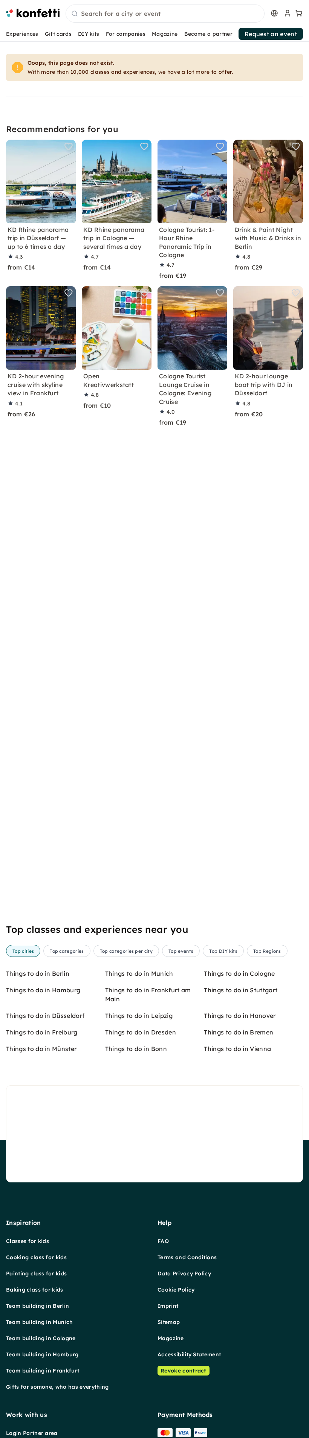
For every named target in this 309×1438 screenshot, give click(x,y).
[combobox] (165, 14)
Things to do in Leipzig (139, 1015)
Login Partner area (32, 1433)
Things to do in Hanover (239, 1015)
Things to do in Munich (139, 973)
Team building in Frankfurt (42, 1370)
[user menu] (287, 13)
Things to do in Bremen (238, 1032)
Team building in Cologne (41, 1338)
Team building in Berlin (37, 1305)
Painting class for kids (36, 1273)
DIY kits (88, 33)
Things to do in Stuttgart (240, 990)
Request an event (271, 34)
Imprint (168, 1305)
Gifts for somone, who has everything (57, 1386)
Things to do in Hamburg (43, 990)
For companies (125, 33)
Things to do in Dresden (140, 1032)
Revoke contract (184, 1370)
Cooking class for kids (36, 1257)
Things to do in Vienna (237, 1049)
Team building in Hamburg (42, 1354)
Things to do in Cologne (239, 973)
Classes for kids (27, 1241)
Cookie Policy (176, 1289)
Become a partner (208, 33)
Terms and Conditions (187, 1257)
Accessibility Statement (189, 1354)
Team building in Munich (39, 1322)
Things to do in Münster (41, 1049)
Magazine (165, 33)
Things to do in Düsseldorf (45, 1015)
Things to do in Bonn (136, 1049)
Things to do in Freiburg (42, 1032)
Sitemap (169, 1322)
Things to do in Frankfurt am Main (148, 994)
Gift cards (58, 33)
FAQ (163, 1241)
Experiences (22, 33)
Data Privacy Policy (184, 1273)
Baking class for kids (34, 1289)
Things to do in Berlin (37, 973)
